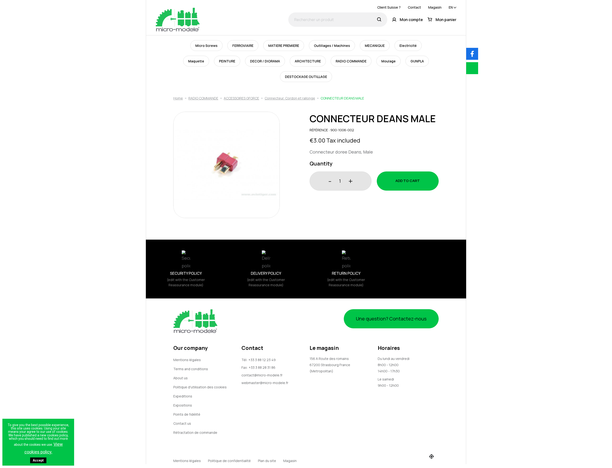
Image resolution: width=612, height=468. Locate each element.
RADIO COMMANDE (351, 61)
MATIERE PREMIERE (283, 45)
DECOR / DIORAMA (265, 61)
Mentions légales (187, 360)
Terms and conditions (190, 369)
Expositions (182, 405)
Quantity (321, 163)
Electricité (408, 45)
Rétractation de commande (195, 432)
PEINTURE (227, 61)
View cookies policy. (43, 448)
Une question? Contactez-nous (391, 318)
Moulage (388, 61)
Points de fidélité (186, 414)
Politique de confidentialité (229, 460)
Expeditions (182, 396)
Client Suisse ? (389, 7)
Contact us (182, 423)
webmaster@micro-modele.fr (264, 382)
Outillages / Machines (332, 45)
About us (180, 378)
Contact (414, 7)
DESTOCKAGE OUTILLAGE (306, 76)
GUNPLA (417, 61)
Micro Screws (206, 45)
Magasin (435, 7)
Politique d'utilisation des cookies (200, 387)
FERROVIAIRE (242, 45)
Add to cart (407, 180)
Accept (38, 460)
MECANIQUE (375, 45)
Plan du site (267, 460)
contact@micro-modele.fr (262, 375)
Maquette (196, 61)
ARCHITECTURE (308, 61)
